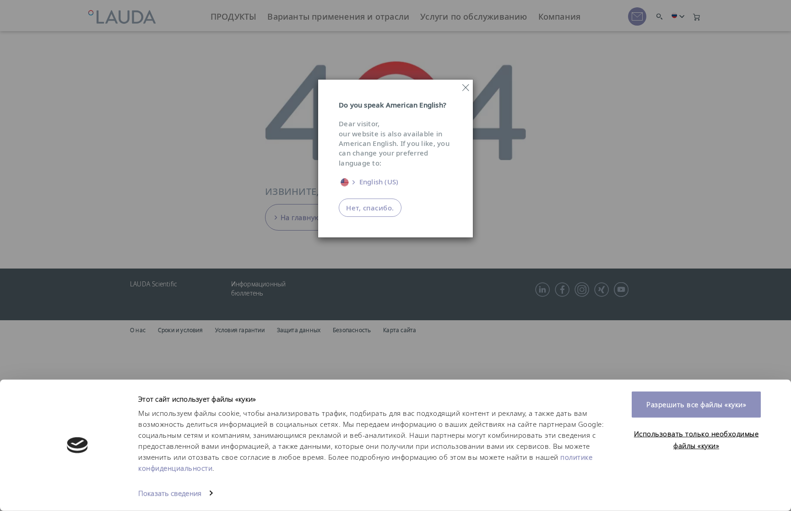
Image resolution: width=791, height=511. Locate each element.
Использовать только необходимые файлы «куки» (696, 439)
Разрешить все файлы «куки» (696, 404)
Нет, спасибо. (370, 207)
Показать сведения (169, 493)
